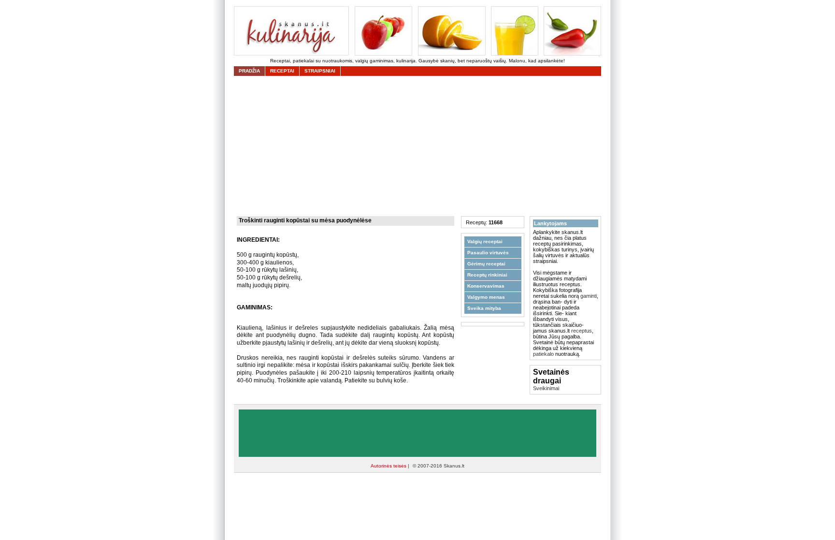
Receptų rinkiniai (487, 274)
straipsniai (319, 70)
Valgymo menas (486, 297)
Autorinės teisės (389, 465)
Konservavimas (485, 286)
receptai (282, 70)
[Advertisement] (420, 146)
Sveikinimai (546, 388)
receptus (581, 331)
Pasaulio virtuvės (488, 252)
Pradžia (249, 70)
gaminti (588, 296)
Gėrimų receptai (486, 263)
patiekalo (543, 354)
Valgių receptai (485, 241)
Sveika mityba (484, 308)
